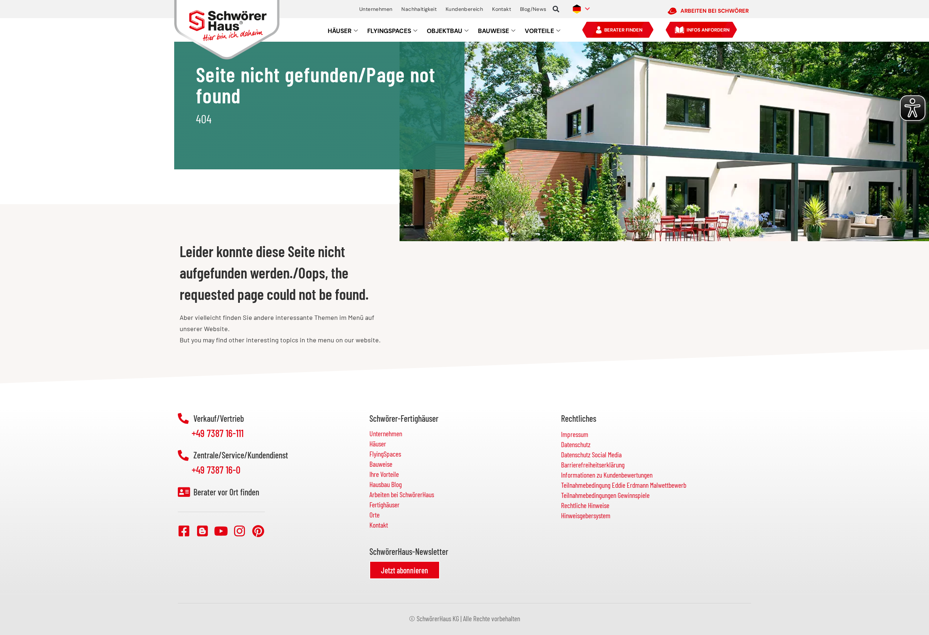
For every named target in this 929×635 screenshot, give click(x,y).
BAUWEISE (493, 31)
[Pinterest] (258, 531)
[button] (556, 9)
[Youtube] (221, 531)
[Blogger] (202, 531)
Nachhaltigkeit (419, 9)
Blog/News (533, 9)
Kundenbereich (464, 9)
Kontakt (501, 9)
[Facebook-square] (184, 531)
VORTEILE (539, 31)
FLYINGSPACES (389, 31)
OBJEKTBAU (444, 31)
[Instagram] (239, 531)
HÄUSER (340, 31)
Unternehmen (375, 9)
